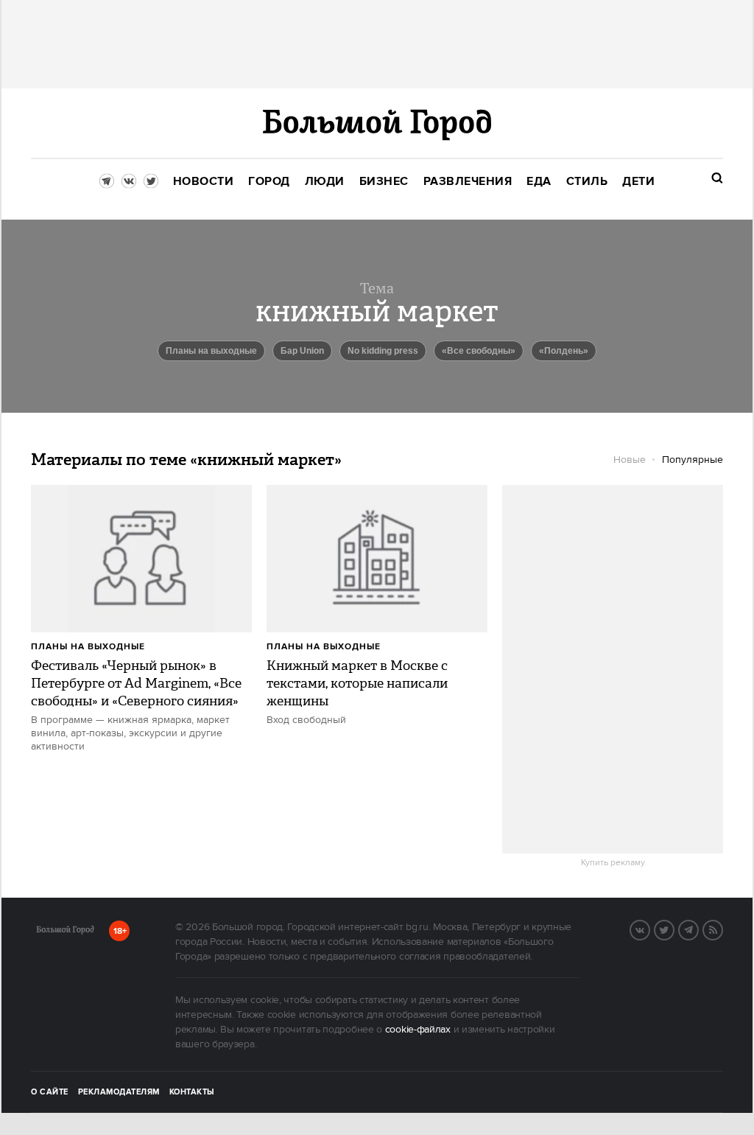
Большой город (65, 932)
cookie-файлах (418, 1029)
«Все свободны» (478, 351)
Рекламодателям (119, 1092)
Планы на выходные (211, 351)
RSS (722, 928)
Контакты (192, 1092)
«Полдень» (563, 351)
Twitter (673, 928)
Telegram (698, 928)
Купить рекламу (613, 863)
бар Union (302, 351)
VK (649, 928)
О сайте (49, 1092)
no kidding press (383, 351)
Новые (629, 460)
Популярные (692, 460)
